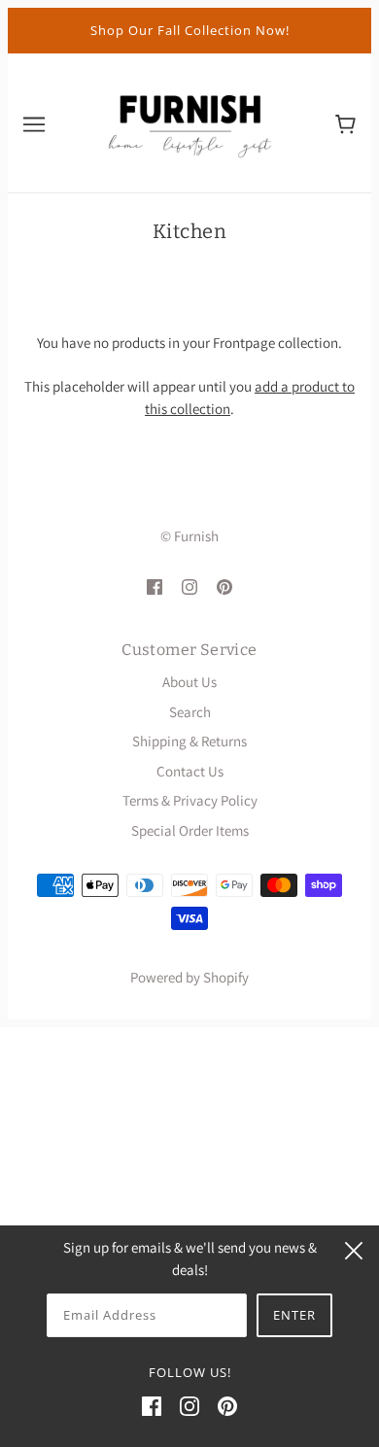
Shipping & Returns (189, 741)
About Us (189, 681)
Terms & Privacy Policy (190, 800)
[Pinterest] (227, 1406)
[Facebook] (151, 1406)
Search (190, 712)
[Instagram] (189, 1406)
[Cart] (345, 122)
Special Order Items (190, 830)
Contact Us (190, 771)
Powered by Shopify (189, 977)
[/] (189, 121)
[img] (154, 585)
